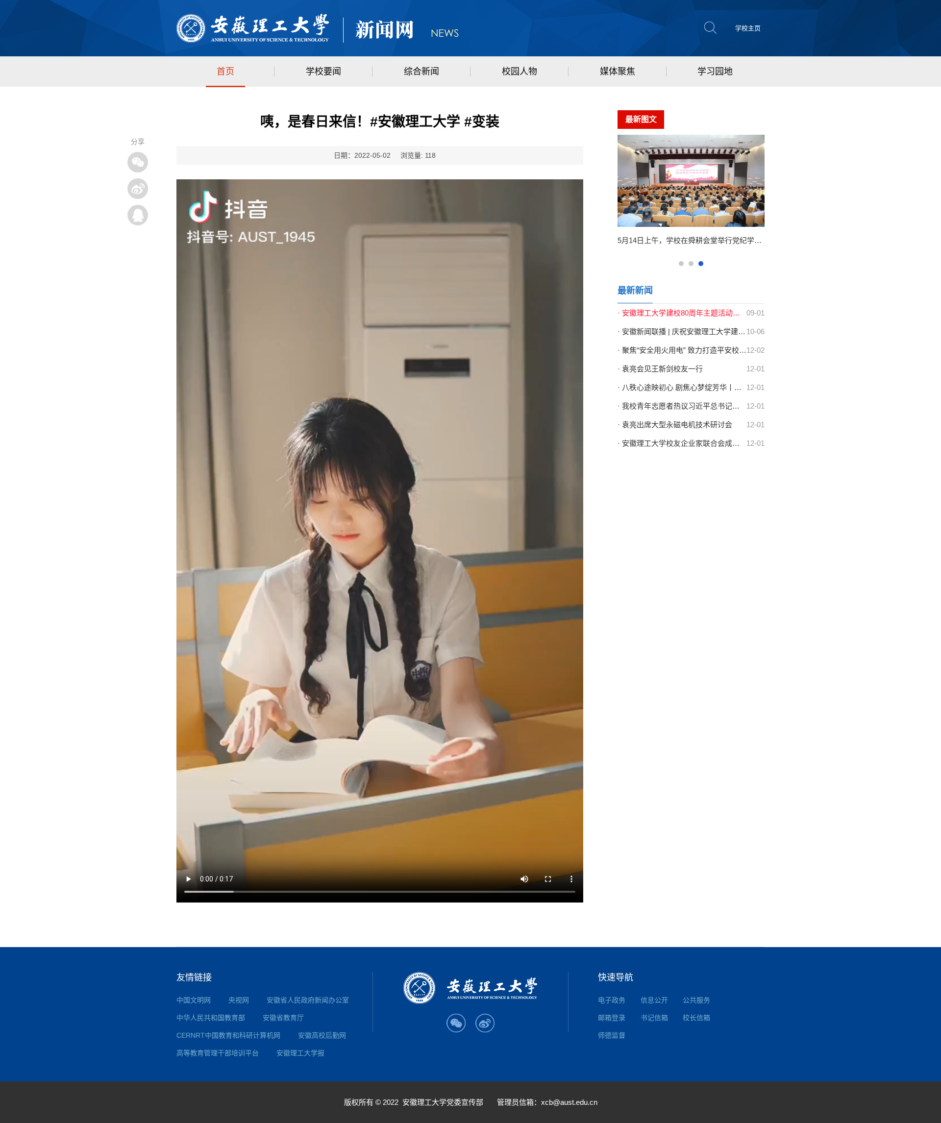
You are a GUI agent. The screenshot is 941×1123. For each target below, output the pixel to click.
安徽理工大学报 (300, 1053)
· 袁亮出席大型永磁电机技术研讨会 (675, 424)
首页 (225, 71)
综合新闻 (421, 71)
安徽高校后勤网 (322, 1035)
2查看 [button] (691, 263)
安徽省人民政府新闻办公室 (308, 1000)
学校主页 (748, 28)
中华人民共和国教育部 (210, 1018)
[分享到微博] (137, 188)
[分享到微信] (137, 162)
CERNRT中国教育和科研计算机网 (228, 1035)
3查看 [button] (700, 263)
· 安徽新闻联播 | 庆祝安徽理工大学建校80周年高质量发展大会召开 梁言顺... (682, 331)
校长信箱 (696, 1018)
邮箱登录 (611, 1018)
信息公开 (654, 1000)
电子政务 (611, 1000)
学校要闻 (323, 71)
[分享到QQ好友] (137, 215)
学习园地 (715, 71)
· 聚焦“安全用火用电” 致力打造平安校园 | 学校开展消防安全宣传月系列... (682, 350)
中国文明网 (193, 1000)
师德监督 (611, 1035)
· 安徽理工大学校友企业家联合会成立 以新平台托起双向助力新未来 (682, 443)
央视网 (238, 1000)
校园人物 (519, 71)
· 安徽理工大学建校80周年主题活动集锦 (682, 313)
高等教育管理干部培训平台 (217, 1053)
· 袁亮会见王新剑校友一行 (660, 369)
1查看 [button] (681, 263)
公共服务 (696, 1000)
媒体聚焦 (617, 71)
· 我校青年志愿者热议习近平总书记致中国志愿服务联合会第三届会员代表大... (682, 406)
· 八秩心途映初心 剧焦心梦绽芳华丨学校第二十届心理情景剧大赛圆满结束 (682, 387)
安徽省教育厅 (283, 1018)
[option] (691, 194)
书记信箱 (654, 1018)
